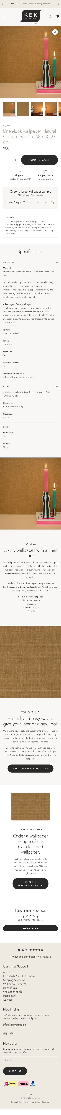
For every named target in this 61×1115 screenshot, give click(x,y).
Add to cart (39, 160)
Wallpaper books (12, 992)
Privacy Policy (17, 1102)
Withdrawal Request (14, 984)
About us (8, 972)
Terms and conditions (32, 1102)
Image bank (9, 996)
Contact (7, 1000)
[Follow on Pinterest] (11, 1034)
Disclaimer (46, 1102)
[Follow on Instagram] (5, 1034)
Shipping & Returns (14, 980)
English (29, 1094)
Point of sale (10, 988)
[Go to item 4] (50, 109)
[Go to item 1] (9, 109)
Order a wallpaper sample (30, 883)
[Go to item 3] (37, 109)
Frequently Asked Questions (19, 976)
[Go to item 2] (23, 109)
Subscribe (15, 1071)
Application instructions (30, 768)
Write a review (30, 928)
